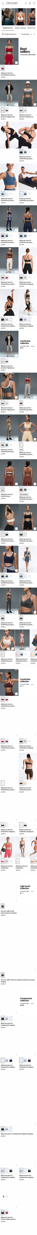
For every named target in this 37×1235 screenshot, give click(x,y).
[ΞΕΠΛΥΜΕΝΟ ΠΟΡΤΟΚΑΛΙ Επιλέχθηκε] (32, 861)
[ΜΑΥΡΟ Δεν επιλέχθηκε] (7, 534)
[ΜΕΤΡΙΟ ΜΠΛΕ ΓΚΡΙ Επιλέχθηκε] (3, 193)
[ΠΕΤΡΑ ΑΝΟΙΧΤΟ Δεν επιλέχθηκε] (25, 277)
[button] (34, 3)
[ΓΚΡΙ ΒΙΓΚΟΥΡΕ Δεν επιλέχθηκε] (25, 110)
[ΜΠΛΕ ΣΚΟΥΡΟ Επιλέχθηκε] (3, 235)
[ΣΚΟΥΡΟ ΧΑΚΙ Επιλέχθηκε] (3, 445)
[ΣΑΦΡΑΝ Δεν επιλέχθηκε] (25, 783)
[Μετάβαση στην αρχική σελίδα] (12, 3)
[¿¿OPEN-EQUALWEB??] (5, 1196)
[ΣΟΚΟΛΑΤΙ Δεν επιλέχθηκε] (7, 741)
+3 (29, 277)
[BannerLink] (9, 135)
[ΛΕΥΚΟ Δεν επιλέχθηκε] (7, 193)
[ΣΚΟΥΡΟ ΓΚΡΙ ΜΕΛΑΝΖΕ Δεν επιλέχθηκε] (7, 110)
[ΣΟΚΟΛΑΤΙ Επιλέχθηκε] (3, 277)
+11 (29, 152)
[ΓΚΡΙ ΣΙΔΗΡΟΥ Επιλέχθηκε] (3, 618)
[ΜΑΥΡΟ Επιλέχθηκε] (21, 152)
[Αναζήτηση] (26, 3)
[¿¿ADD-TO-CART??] (16, 63)
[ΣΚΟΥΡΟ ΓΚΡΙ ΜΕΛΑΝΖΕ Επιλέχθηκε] (21, 110)
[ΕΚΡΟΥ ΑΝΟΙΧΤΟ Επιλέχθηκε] (3, 534)
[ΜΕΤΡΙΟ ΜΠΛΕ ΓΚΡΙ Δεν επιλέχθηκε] (25, 152)
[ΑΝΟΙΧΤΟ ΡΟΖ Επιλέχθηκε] (17, 654)
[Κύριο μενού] (3, 3)
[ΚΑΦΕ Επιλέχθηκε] (21, 783)
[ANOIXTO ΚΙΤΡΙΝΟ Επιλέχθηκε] (32, 654)
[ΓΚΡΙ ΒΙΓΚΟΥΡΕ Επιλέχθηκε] (3, 110)
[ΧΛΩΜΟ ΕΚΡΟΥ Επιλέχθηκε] (3, 489)
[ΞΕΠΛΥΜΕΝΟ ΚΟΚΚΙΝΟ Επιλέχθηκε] (3, 861)
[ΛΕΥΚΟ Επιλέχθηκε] (21, 193)
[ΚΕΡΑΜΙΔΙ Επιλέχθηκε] (21, 489)
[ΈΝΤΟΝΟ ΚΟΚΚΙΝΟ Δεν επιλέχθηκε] (7, 277)
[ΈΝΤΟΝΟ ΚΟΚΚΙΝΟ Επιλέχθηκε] (3, 741)
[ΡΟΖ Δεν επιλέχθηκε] (7, 1212)
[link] (30, 3)
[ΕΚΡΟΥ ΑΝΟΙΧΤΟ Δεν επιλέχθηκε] (25, 534)
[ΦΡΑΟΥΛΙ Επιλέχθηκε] (3, 68)
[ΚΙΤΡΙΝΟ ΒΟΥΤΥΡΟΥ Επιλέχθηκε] (21, 445)
